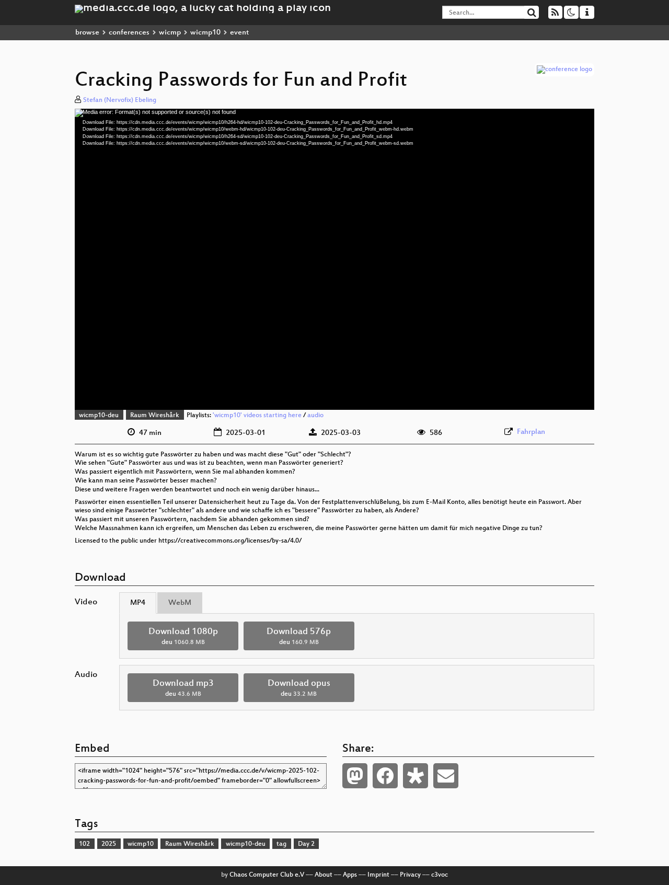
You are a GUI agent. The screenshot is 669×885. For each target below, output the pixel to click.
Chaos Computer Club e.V (266, 875)
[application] (334, 259)
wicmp (170, 32)
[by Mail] (445, 775)
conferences (129, 32)
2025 (108, 844)
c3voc (439, 875)
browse (87, 32)
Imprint (378, 875)
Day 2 (306, 844)
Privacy (410, 875)
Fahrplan (531, 432)
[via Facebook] (385, 775)
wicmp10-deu (99, 415)
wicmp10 (205, 32)
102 (84, 844)
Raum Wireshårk (154, 415)
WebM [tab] (179, 603)
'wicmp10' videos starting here (257, 415)
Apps (350, 875)
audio (315, 415)
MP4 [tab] (137, 603)
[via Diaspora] (415, 775)
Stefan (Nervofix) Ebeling (119, 100)
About (323, 875)
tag (281, 844)
